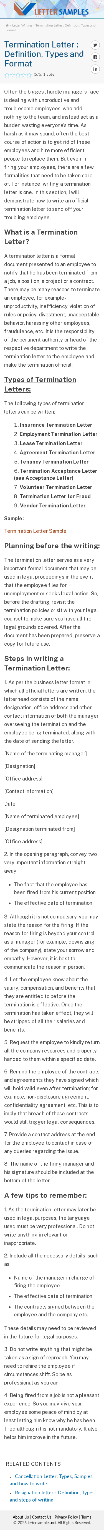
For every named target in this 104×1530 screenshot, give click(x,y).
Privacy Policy (66, 1517)
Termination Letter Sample (35, 531)
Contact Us (41, 1517)
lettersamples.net (42, 1523)
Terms (86, 1517)
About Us (21, 1517)
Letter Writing (22, 25)
